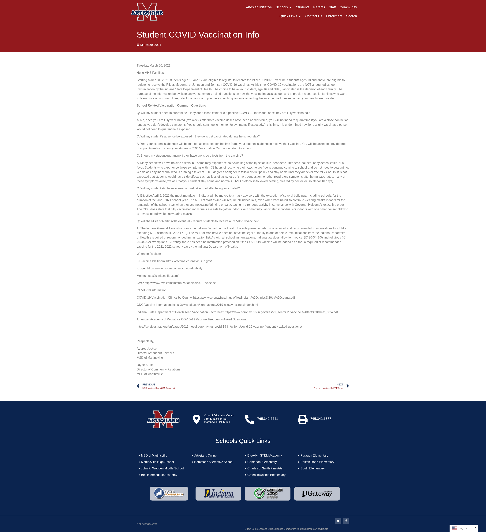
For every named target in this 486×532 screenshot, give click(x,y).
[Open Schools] (290, 7)
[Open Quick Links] (299, 16)
